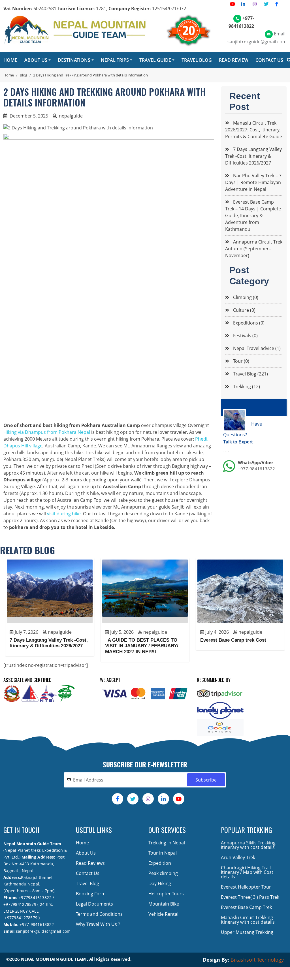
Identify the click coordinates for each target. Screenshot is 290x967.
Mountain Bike (163, 904)
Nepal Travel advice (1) (256, 348)
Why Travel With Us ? (98, 924)
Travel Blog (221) (250, 374)
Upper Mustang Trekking (247, 932)
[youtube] (232, 4)
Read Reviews (90, 863)
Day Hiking (159, 883)
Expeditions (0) (248, 323)
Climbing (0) (245, 297)
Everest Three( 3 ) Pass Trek (250, 897)
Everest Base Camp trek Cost (233, 640)
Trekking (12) (246, 386)
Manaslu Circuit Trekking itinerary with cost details (248, 919)
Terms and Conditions (99, 914)
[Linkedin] (243, 4)
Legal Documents (94, 904)
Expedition (159, 863)
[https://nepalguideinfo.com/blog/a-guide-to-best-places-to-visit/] (145, 591)
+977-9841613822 (256, 468)
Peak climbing (163, 873)
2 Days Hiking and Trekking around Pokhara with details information (90, 75)
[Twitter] (266, 4)
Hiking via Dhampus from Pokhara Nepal (46, 432)
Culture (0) (243, 310)
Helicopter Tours (166, 893)
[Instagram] (255, 4)
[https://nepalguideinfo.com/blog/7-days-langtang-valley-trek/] (50, 591)
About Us (86, 853)
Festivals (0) (245, 335)
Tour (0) (240, 361)
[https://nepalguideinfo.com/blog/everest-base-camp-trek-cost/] (240, 591)
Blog (23, 75)
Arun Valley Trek (238, 857)
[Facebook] (276, 4)
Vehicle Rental (163, 914)
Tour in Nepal (162, 853)
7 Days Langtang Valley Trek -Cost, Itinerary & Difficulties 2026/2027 (49, 642)
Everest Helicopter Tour (246, 887)
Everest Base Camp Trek (246, 907)
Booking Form (91, 893)
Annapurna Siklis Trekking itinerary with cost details (248, 844)
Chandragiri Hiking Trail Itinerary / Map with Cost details (247, 872)
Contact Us (87, 873)
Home (8, 75)
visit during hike (64, 514)
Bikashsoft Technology (257, 959)
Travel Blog (87, 883)
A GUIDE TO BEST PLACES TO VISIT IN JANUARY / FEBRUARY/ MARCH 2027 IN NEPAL (141, 645)
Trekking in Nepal (166, 842)
